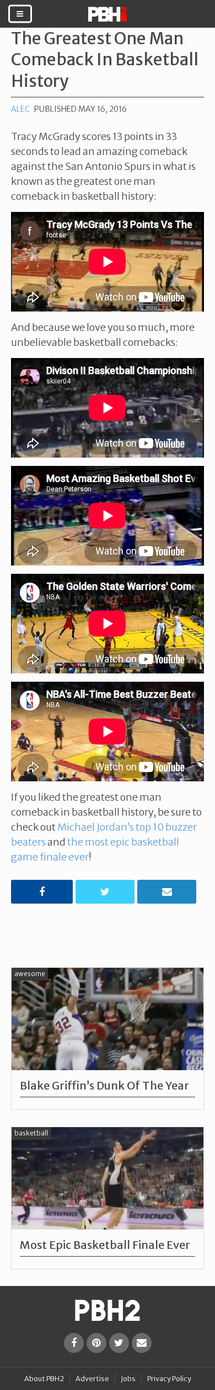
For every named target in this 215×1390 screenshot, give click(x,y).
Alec (20, 109)
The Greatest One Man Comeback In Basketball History (104, 59)
